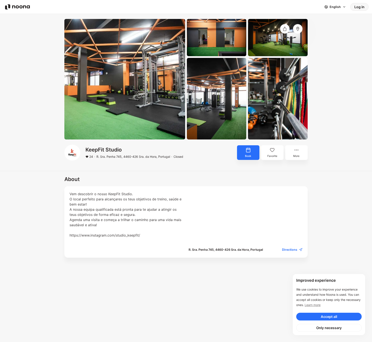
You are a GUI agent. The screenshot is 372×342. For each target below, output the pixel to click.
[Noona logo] (17, 6)
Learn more (313, 305)
